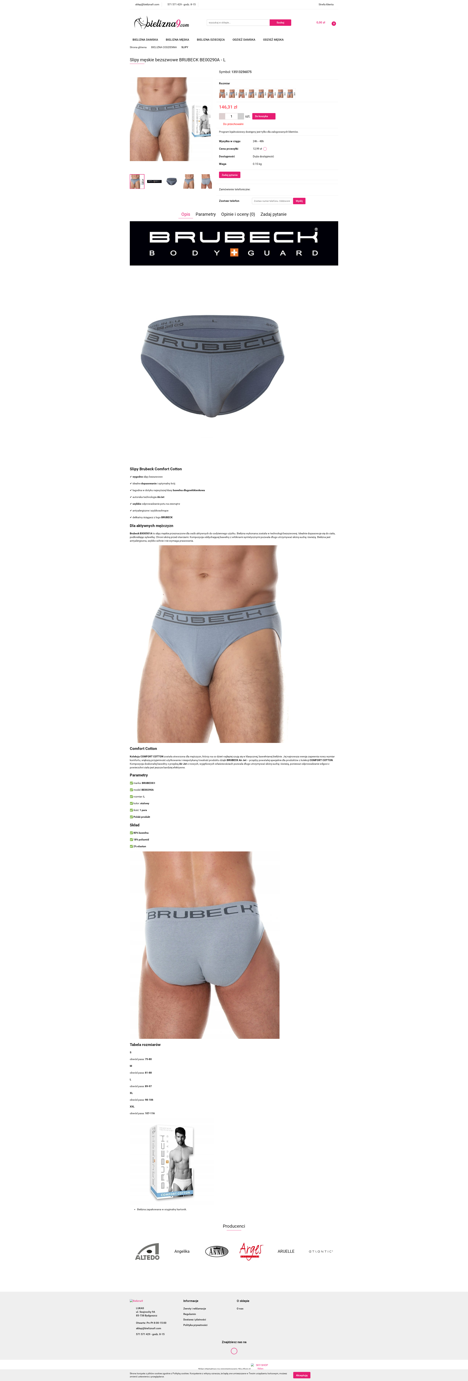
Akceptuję (302, 1375)
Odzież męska (273, 39)
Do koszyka (262, 116)
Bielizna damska (146, 39)
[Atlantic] (286, 1251)
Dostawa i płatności (194, 1319)
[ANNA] (182, 1251)
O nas (240, 1308)
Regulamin (189, 1314)
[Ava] (320, 1251)
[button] (190, 1301)
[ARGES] (216, 1251)
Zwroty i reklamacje (194, 1308)
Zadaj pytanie (230, 174)
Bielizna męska (178, 39)
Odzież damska (244, 39)
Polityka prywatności (195, 1325)
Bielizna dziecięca (211, 39)
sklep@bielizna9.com (148, 1328)
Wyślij (299, 200)
